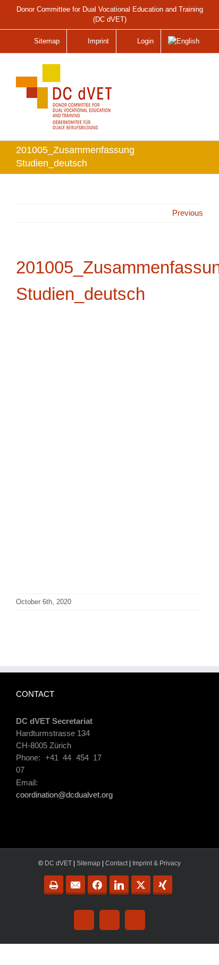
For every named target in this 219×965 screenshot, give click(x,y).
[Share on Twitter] (140, 885)
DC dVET (58, 863)
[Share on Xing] (162, 885)
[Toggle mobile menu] (195, 75)
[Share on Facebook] (97, 885)
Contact (116, 863)
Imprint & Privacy (156, 863)
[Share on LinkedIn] (119, 885)
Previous (187, 212)
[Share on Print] (53, 885)
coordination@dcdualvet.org (64, 794)
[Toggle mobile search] (173, 71)
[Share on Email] (75, 885)
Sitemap (88, 863)
